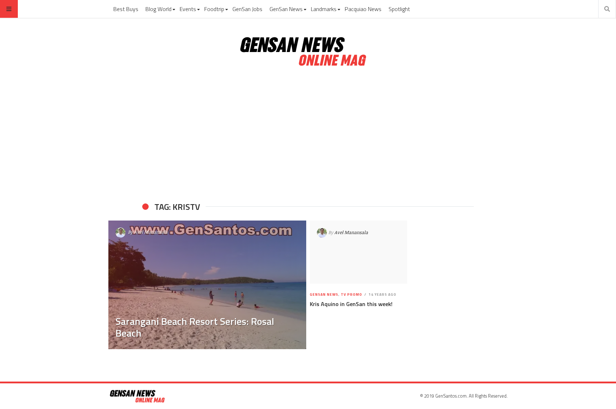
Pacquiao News (363, 9)
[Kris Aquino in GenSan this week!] (358, 252)
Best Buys (125, 9)
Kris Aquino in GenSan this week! (351, 304)
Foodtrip (214, 9)
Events (188, 9)
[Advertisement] (308, 135)
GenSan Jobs (247, 9)
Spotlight (399, 9)
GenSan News (286, 9)
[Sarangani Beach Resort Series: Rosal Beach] (207, 285)
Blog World (158, 9)
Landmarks (324, 9)
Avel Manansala (151, 232)
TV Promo (351, 294)
